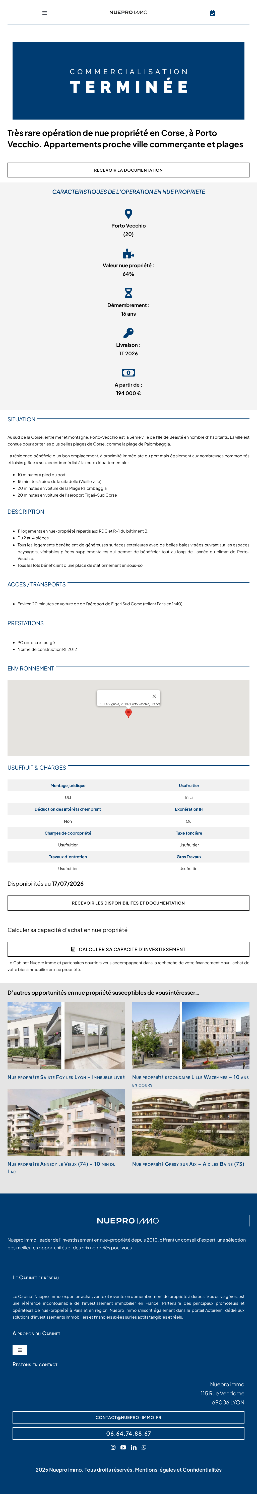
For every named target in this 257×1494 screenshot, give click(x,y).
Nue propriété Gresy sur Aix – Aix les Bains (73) (188, 1164)
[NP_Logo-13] (128, 12)
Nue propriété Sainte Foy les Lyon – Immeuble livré (66, 1077)
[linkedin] (134, 1447)
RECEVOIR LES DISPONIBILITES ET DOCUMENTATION (128, 903)
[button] (128, 713)
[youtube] (123, 1447)
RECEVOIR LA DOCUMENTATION (128, 170)
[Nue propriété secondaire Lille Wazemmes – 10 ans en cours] (190, 1035)
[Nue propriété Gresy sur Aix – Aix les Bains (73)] (190, 1122)
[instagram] (113, 1447)
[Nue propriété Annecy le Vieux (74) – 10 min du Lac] (66, 1122)
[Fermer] (154, 696)
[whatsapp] (144, 1447)
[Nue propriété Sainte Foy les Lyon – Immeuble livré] (66, 1035)
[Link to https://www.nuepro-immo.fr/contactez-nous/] (212, 13)
